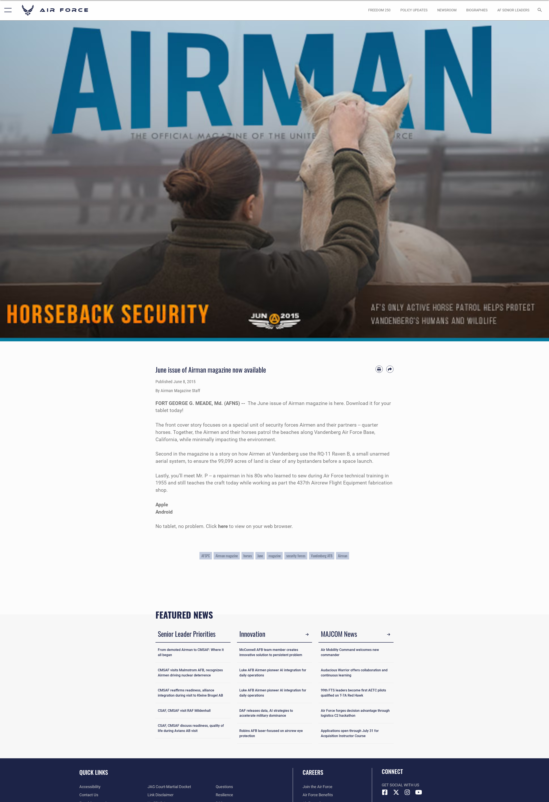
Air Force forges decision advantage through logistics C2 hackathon (355, 713)
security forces (295, 555)
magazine (274, 555)
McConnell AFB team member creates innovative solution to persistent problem (270, 652)
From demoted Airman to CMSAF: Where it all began (191, 652)
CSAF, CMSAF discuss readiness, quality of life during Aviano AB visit (191, 728)
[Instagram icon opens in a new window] (407, 792)
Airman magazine (227, 555)
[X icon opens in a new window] (396, 792)
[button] (7, 10)
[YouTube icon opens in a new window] (418, 792)
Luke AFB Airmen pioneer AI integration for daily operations (272, 672)
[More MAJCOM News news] (389, 634)
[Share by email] (390, 369)
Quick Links (93, 772)
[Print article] (379, 369)
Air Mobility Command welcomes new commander (350, 652)
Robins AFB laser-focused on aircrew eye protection (271, 733)
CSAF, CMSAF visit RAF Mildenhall (184, 711)
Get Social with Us (400, 785)
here (223, 526)
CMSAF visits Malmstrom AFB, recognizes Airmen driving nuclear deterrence (190, 672)
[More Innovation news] (307, 634)
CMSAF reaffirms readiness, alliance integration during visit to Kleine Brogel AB (190, 692)
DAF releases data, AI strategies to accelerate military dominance (266, 713)
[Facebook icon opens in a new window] (385, 792)
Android (164, 512)
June (260, 555)
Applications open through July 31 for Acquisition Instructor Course (350, 733)
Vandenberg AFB (321, 555)
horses (247, 555)
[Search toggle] (539, 10)
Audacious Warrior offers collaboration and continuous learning (354, 672)
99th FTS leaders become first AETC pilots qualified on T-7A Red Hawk (353, 692)
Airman (342, 555)
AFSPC (205, 555)
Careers (313, 772)
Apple (161, 505)
